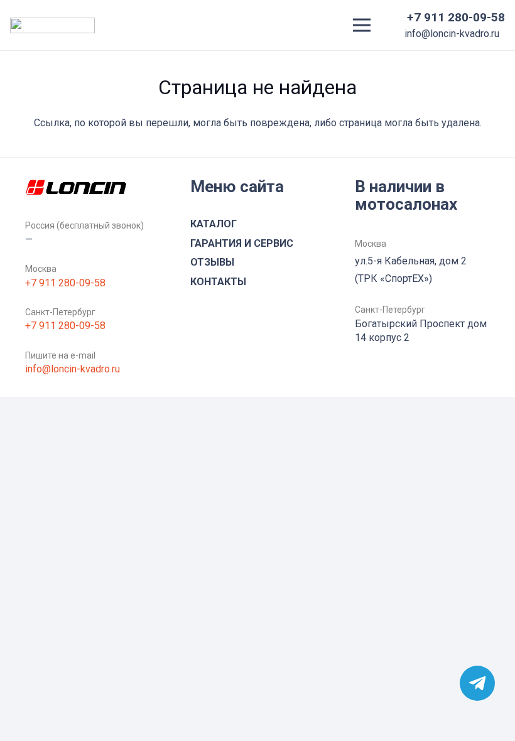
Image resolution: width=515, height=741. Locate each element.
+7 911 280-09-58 (65, 283)
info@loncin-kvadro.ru (72, 369)
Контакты (218, 282)
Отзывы (212, 262)
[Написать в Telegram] (477, 683)
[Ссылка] (52, 25)
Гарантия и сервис (241, 243)
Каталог (213, 224)
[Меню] (362, 25)
